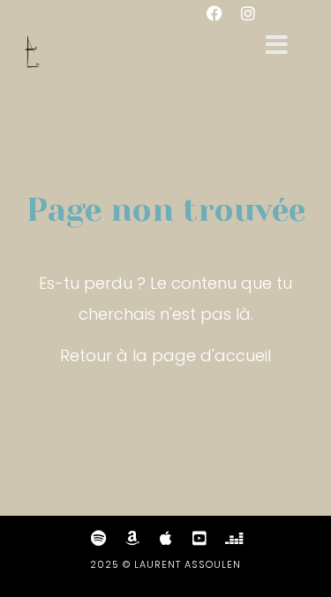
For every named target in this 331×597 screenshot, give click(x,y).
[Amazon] (132, 538)
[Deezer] (233, 538)
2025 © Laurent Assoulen (165, 564)
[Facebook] (214, 13)
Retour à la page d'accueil (165, 355)
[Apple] (166, 538)
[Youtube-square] (199, 538)
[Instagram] (248, 13)
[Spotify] (99, 538)
